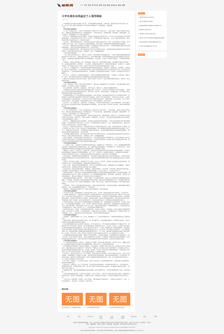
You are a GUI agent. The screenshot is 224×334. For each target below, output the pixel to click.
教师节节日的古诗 (145, 29)
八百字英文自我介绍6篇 (116, 307)
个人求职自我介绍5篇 (92, 307)
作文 (85, 5)
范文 (89, 5)
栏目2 (112, 318)
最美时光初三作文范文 (147, 17)
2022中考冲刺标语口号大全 (148, 46)
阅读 (108, 5)
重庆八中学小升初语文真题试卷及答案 (152, 38)
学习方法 (95, 5)
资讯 (100, 5)
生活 (104, 5)
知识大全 (114, 5)
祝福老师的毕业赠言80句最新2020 (151, 25)
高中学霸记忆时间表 (146, 21)
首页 (81, 5)
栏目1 (101, 318)
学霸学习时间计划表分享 (148, 34)
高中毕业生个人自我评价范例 (71, 307)
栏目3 (123, 318)
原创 (119, 5)
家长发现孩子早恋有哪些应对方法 (150, 42)
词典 (123, 5)
